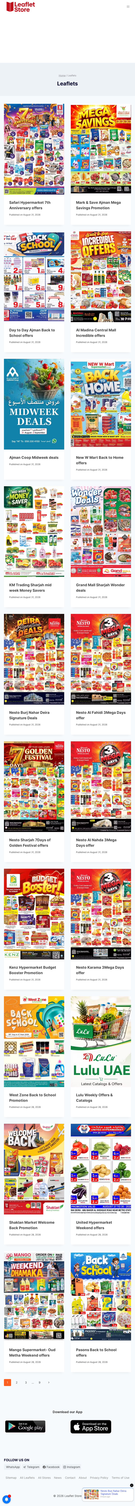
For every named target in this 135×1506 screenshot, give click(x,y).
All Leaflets (27, 1477)
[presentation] (34, 149)
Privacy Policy (99, 1477)
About (83, 1477)
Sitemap (11, 1477)
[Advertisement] (67, 38)
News (58, 1477)
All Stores (44, 1477)
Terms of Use (120, 1477)
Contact (70, 1477)
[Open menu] (128, 6)
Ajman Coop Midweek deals (33, 457)
